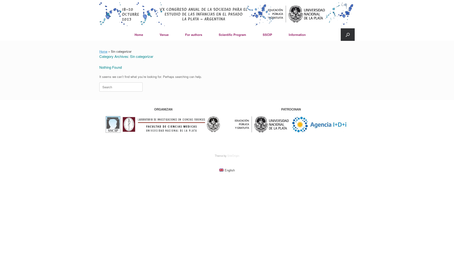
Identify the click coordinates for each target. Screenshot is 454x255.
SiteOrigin (233, 155)
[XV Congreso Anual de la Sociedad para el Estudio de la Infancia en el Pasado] (227, 14)
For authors (193, 34)
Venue (164, 34)
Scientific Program (232, 34)
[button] (348, 34)
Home (139, 34)
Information (297, 34)
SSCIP (267, 34)
